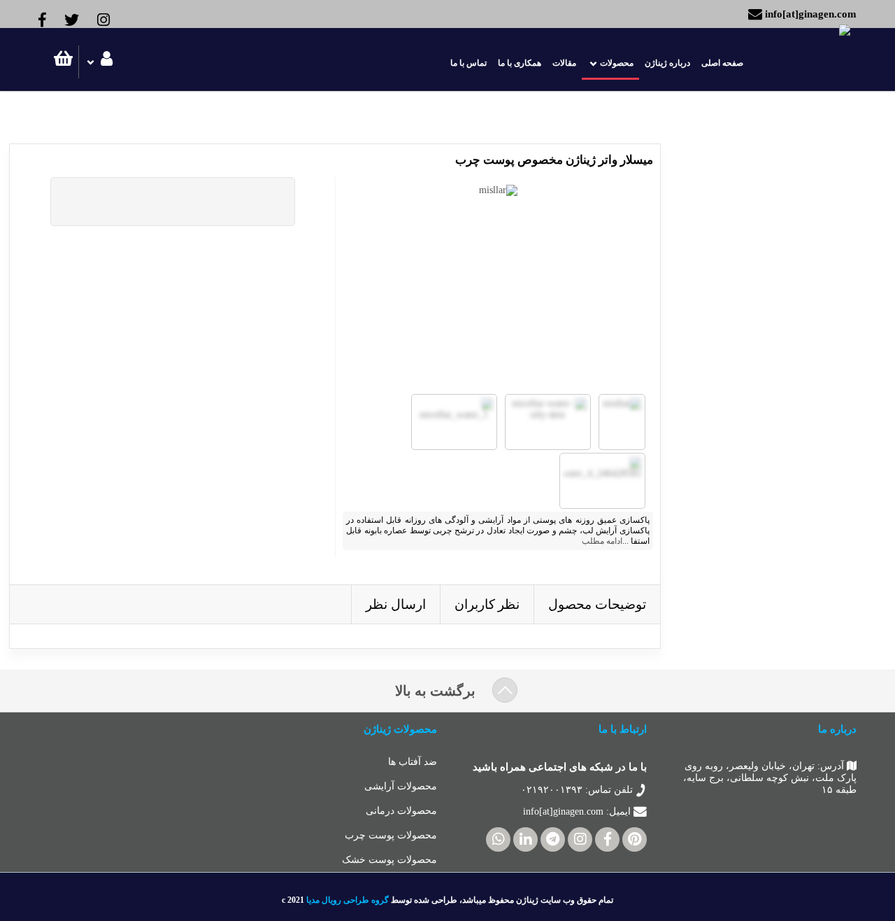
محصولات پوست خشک (389, 860)
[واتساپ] (498, 839)
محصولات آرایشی (400, 786)
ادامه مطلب (602, 541)
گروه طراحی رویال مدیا (347, 900)
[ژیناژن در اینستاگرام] (580, 839)
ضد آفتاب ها (412, 762)
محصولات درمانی (401, 811)
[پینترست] (634, 839)
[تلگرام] (552, 839)
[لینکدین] (525, 839)
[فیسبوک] (607, 839)
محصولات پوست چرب (391, 835)
